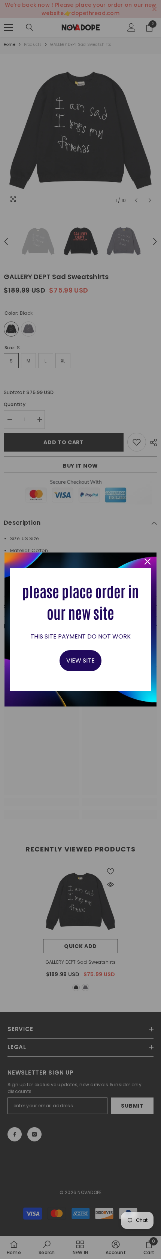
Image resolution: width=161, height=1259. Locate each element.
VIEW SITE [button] (80, 660)
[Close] (148, 562)
